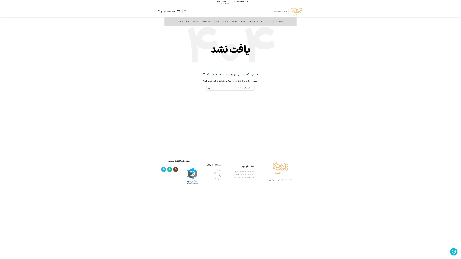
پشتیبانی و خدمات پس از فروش (244, 174)
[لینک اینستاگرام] (175, 169)
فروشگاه (219, 170)
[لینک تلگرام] (163, 169)
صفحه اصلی (217, 173)
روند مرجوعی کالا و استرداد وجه (244, 171)
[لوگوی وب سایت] (296, 11)
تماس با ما (218, 179)
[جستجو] (209, 88)
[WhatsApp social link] (169, 169)
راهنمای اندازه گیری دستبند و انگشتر (243, 177)
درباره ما (219, 176)
